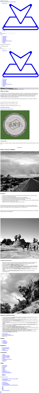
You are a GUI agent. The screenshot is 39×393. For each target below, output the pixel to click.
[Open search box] (0, 32)
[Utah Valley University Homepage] (5, 1)
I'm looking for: (2, 33)
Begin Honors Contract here (4, 107)
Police (3, 368)
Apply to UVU (4, 3)
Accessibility (4, 370)
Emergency (4, 367)
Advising (3, 41)
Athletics (3, 354)
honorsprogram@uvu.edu (6, 334)
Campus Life (4, 341)
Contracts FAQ (19, 147)
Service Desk (4, 366)
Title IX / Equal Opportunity (7, 372)
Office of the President (6, 356)
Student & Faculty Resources (7, 40)
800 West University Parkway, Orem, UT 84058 (10, 378)
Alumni (3, 358)
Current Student (5, 342)
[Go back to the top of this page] (0, 392)
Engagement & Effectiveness (7, 359)
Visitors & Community (6, 355)
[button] (19, 0)
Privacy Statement (5, 383)
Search (3, 369)
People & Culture (5, 350)
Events (4, 375)
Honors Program (13, 1)
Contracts (3, 42)
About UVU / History (5, 357)
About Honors (4, 36)
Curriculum (4, 82)
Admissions (4, 37)
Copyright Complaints (6, 384)
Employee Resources (5, 348)
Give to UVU (4, 360)
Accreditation (4, 343)
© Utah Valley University (6, 380)
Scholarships (4, 39)
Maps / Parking (4, 365)
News (4, 374)
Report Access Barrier (5, 371)
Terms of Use (4, 382)
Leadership (4, 38)
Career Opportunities (5, 347)
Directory (3, 349)
